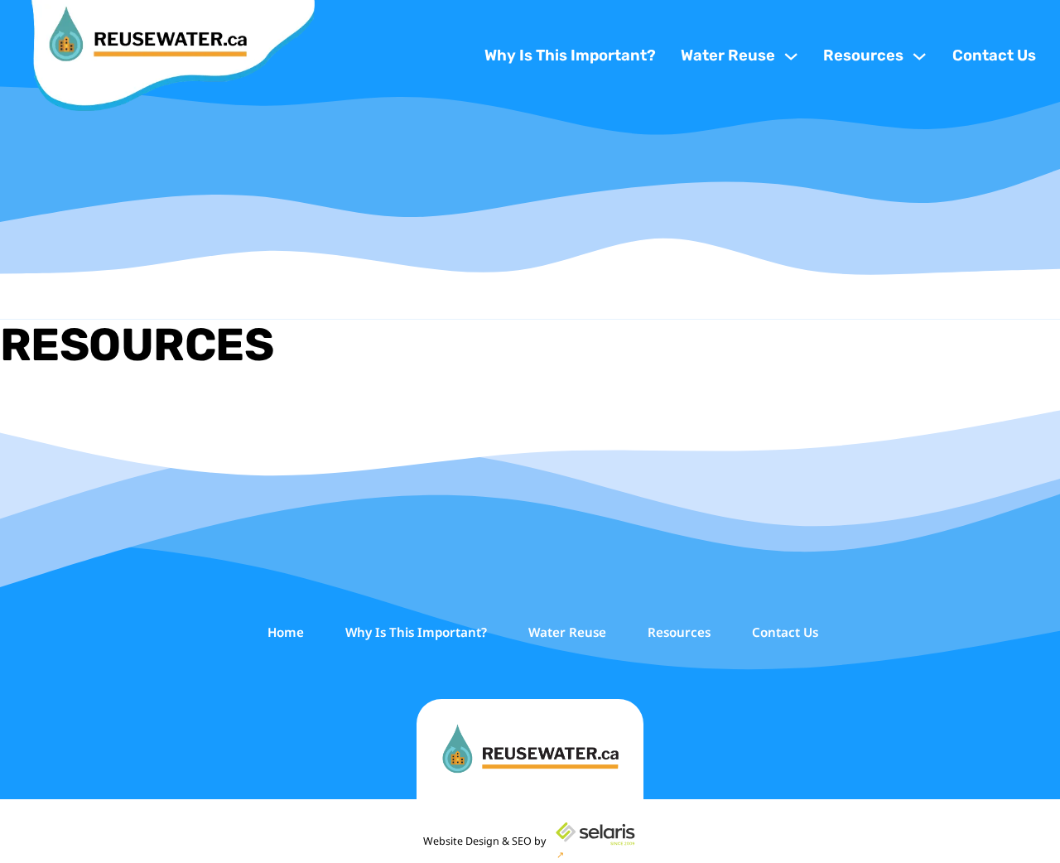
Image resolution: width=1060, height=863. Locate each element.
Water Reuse (728, 55)
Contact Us (994, 55)
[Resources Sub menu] (919, 56)
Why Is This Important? (570, 55)
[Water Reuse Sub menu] (790, 56)
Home (285, 632)
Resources (863, 55)
